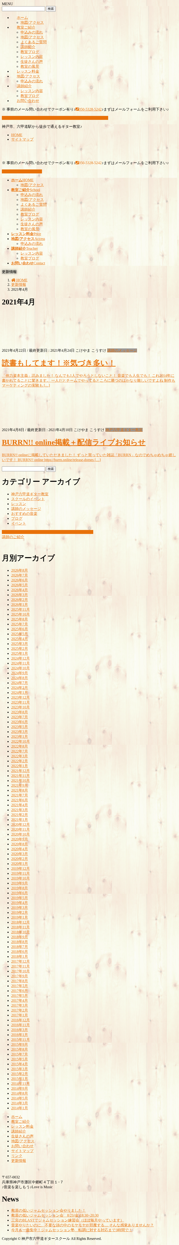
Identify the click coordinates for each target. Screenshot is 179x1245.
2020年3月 (19, 854)
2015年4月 (19, 1064)
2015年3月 (19, 1069)
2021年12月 (20, 771)
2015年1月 (19, 1079)
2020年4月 (19, 849)
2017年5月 (19, 996)
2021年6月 (19, 800)
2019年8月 (19, 888)
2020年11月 (20, 829)
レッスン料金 (28, 71)
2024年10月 (20, 668)
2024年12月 (20, 658)
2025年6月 (19, 629)
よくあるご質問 (34, 42)
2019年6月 (19, 893)
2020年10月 (20, 834)
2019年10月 (20, 878)
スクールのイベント (28, 499)
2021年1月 (19, 820)
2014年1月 (19, 1108)
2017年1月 (19, 1015)
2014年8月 (19, 1093)
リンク (16, 1156)
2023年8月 (19, 712)
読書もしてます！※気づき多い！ (59, 363)
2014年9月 (19, 1088)
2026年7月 (19, 575)
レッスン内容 (32, 57)
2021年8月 (19, 790)
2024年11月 (20, 663)
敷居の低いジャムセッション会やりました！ (48, 1210)
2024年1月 (19, 693)
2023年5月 (19, 727)
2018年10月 (20, 932)
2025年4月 (19, 639)
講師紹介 (28, 47)
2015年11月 (20, 1040)
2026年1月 (19, 605)
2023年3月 (19, 732)
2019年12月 (20, 868)
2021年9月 (19, 785)
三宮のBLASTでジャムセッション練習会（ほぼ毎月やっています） (67, 1220)
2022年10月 (20, 741)
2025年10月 (20, 614)
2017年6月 (19, 991)
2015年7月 (19, 1054)
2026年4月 (19, 590)
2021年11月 (20, 776)
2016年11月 (20, 1025)
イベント (18, 523)
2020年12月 (20, 825)
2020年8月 (19, 844)
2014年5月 (19, 1098)
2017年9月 (19, 976)
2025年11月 (20, 609)
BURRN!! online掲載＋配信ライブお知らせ (74, 442)
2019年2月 (19, 912)
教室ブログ (30, 52)
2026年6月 (19, 580)
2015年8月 (19, 1049)
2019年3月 (19, 908)
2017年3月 (19, 1005)
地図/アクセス (32, 22)
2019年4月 (19, 903)
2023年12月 (20, 697)
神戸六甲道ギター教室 (124, 430)
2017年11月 (20, 966)
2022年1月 (19, 766)
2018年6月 (19, 952)
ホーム (22, 18)
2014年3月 (19, 1103)
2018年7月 (19, 947)
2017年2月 (19, 1010)
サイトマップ (22, 139)
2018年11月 (20, 927)
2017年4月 (19, 1000)
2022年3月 (19, 756)
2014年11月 (20, 1084)
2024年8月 (19, 678)
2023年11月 (20, 702)
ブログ (16, 518)
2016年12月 (20, 1020)
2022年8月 (19, 746)
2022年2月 (19, 761)
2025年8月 (19, 619)
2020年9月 (19, 839)
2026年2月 (19, 600)
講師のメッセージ (122, 350)
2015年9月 (19, 1044)
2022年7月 (19, 751)
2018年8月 (19, 942)
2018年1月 (19, 956)
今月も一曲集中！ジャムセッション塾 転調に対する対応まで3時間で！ (71, 1230)
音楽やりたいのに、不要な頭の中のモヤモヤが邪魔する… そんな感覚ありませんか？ (82, 1225)
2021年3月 (19, 810)
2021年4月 (19, 805)
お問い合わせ (28, 101)
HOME (16, 135)
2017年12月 (20, 961)
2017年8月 (19, 981)
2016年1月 (19, 1035)
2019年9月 (19, 883)
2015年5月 (19, 1059)
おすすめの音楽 (24, 514)
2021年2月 (19, 815)
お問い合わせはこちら (23, 171)
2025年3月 (19, 644)
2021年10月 (20, 781)
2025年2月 (19, 649)
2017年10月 (20, 971)
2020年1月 (19, 864)
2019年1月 (19, 917)
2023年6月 (19, 722)
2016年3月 (19, 1030)
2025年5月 (19, 634)
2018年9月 (19, 937)
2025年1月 (19, 653)
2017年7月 (19, 986)
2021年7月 (19, 795)
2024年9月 (19, 673)
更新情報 (18, 1161)
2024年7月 (19, 683)
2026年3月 (19, 595)
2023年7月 (19, 717)
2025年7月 (19, 624)
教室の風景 (30, 66)
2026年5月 (19, 585)
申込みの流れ (32, 32)
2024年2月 (19, 688)
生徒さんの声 (32, 62)
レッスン (18, 504)
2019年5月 (19, 898)
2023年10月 (20, 707)
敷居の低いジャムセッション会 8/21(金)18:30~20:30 (55, 1215)
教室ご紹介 (26, 27)
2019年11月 (20, 873)
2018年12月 (20, 922)
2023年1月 (19, 737)
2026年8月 (19, 570)
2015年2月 (19, 1074)
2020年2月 (19, 859)
